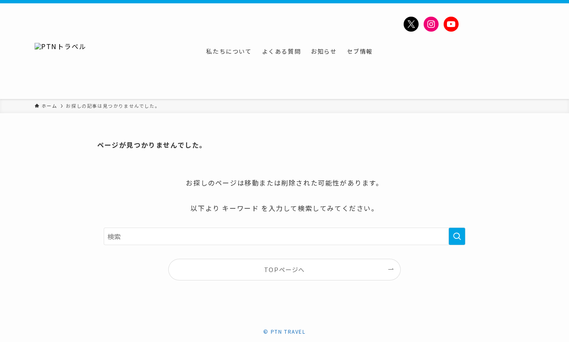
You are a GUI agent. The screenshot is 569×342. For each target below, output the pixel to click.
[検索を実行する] (457, 236)
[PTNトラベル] (60, 51)
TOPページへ (284, 269)
